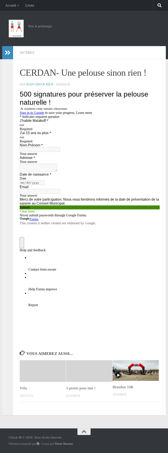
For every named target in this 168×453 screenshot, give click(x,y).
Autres (27, 52)
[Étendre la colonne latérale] (7, 52)
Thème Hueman (63, 443)
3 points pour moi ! (81, 388)
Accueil (10, 5)
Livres (29, 5)
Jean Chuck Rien (39, 84)
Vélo (23, 388)
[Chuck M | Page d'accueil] (16, 28)
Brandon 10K (123, 387)
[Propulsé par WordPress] (38, 443)
